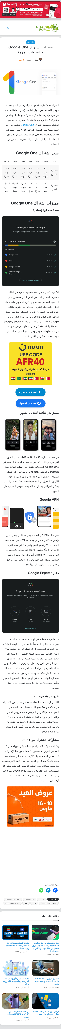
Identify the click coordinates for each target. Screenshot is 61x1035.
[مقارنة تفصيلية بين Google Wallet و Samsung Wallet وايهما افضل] (15, 932)
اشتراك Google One (13, 899)
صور (26, 903)
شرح (34, 903)
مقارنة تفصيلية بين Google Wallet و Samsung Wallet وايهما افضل (17, 946)
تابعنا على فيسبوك (28, 403)
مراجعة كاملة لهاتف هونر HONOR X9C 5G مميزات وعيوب (18, 1014)
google (41, 899)
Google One (27, 124)
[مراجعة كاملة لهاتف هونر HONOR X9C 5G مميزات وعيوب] (15, 1001)
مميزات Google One (12, 903)
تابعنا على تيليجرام (28, 392)
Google (30, 42)
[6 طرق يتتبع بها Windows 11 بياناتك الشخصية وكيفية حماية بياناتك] (45, 968)
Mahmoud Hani (32, 60)
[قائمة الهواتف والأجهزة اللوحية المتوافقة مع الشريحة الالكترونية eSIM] (15, 968)
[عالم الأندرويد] (47, 27)
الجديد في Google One (48, 903)
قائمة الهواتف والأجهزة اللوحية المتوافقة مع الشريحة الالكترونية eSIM (16, 981)
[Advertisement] (30, 854)
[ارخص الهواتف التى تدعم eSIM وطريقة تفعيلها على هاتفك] (45, 1001)
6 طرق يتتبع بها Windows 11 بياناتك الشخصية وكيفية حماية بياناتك (47, 981)
